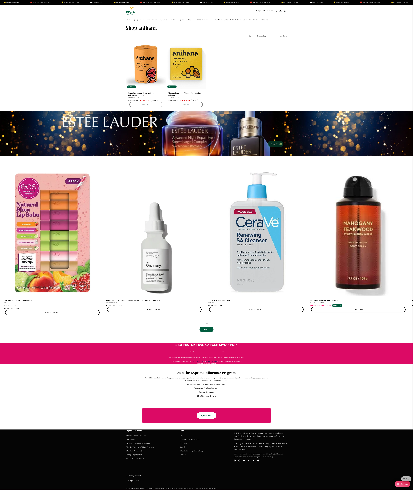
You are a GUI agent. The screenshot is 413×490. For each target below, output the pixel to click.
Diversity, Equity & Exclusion (138, 443)
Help (181, 435)
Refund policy (159, 488)
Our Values (130, 439)
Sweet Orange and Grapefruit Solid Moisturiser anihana (142, 94)
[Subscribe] (223, 351)
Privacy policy (171, 488)
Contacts (183, 443)
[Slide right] (211, 323)
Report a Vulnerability (135, 458)
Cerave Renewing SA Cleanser (220, 300)
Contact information (196, 488)
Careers (183, 454)
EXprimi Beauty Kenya (138, 488)
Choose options (52, 312)
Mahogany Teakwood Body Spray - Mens (325, 300)
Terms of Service (197, 361)
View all (206, 329)
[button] (138, 19)
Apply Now (206, 415)
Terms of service (183, 488)
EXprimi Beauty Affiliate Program (140, 447)
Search (182, 447)
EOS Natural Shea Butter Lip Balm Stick (19, 300)
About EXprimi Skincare (136, 435)
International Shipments (189, 439)
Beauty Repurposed (134, 454)
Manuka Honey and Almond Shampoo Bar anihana (184, 94)
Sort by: (252, 36)
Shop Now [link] (275, 144)
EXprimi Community (134, 451)
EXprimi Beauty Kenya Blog (191, 451)
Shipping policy (211, 488)
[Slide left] (201, 323)
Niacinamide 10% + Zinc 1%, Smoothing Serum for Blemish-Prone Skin (133, 300)
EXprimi (150, 488)
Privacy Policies (211, 361)
